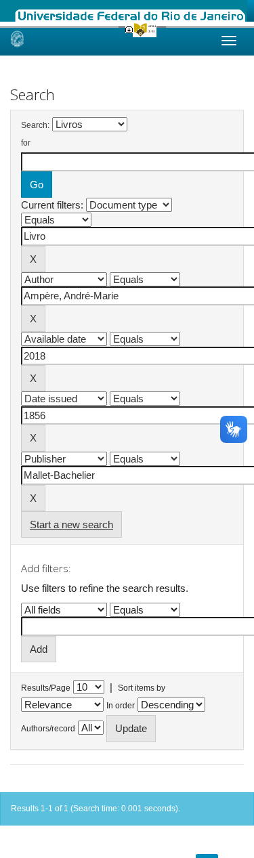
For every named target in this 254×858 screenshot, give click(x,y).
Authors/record (48, 728)
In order (120, 705)
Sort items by (141, 688)
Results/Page (45, 688)
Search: (35, 125)
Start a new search (71, 524)
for (25, 143)
